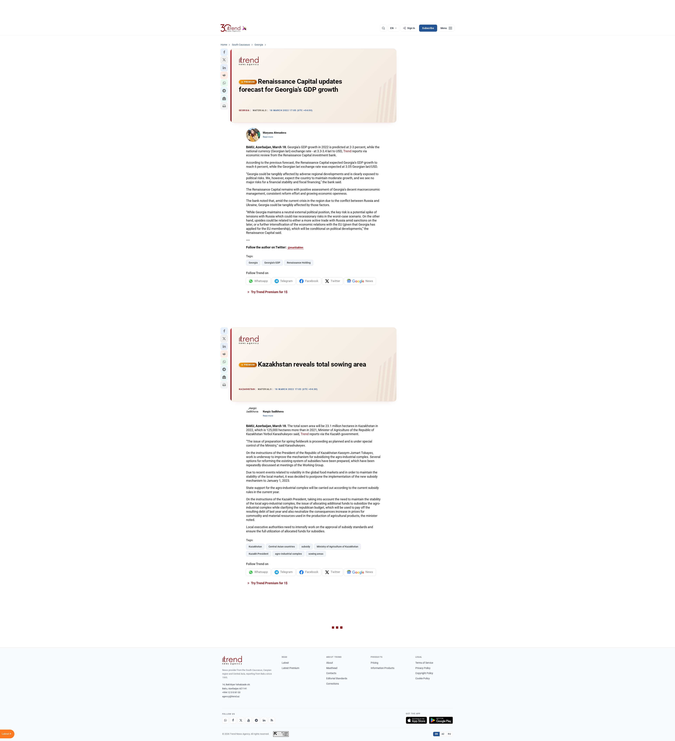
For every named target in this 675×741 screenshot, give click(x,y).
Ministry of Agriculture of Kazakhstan (337, 546)
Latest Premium (290, 668)
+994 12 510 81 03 (231, 692)
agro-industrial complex (288, 553)
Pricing (374, 662)
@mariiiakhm (295, 247)
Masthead (331, 668)
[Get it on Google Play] (441, 720)
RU (449, 734)
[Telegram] (256, 720)
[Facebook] (233, 720)
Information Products (382, 668)
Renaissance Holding (299, 262)
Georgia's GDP (272, 262)
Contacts (331, 673)
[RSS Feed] (272, 720)
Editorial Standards (336, 678)
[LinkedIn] (264, 720)
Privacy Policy (422, 668)
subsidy (305, 546)
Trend (347, 151)
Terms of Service (424, 662)
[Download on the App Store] (416, 720)
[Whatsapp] (225, 720)
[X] (241, 720)
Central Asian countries (282, 546)
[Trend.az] (234, 28)
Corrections (332, 683)
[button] (224, 52)
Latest (285, 662)
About (329, 662)
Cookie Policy (422, 678)
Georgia (253, 262)
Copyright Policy (424, 673)
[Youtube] (248, 720)
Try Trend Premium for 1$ (268, 292)
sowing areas (315, 553)
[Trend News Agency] (232, 660)
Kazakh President (258, 553)
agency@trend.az (230, 696)
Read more (268, 137)
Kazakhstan (255, 546)
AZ (443, 734)
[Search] (383, 28)
